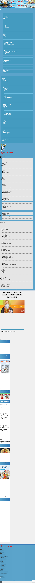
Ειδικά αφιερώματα (5, 41)
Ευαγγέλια (5, 16)
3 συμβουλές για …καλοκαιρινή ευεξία (4, 431)
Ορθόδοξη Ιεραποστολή (7, 53)
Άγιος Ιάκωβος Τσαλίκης (7, 46)
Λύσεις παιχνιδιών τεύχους (8, 60)
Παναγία (4, 18)
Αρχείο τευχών (4, 78)
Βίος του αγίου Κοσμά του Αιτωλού (4, 427)
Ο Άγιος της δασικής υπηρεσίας (4, 404)
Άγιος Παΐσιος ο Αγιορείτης (7, 43)
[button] (1, 570)
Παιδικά (4, 33)
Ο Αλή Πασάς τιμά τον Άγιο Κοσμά (4, 415)
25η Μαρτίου (6, 89)
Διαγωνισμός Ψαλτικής (6, 68)
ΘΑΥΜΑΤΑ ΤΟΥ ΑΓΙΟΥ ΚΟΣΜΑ (3, 423)
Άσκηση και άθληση (6, 52)
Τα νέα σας (4, 71)
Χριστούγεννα (5, 19)
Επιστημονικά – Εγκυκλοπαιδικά (7, 97)
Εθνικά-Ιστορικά (5, 88)
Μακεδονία (5, 28)
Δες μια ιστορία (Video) (6, 133)
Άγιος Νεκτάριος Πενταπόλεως (8, 42)
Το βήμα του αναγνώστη (6, 72)
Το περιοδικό (3, 10)
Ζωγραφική (4, 62)
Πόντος (5, 29)
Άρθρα (3, 79)
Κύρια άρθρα (4, 36)
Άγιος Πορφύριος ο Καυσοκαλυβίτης (9, 44)
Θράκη (5, 50)
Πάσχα (4, 20)
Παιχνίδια (5, 59)
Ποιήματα (4, 105)
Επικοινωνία (3, 73)
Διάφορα (4, 35)
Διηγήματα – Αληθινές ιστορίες (7, 37)
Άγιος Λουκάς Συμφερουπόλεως (8, 45)
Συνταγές (4, 123)
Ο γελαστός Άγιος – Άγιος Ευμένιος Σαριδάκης (8, 331)
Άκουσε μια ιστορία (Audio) (6, 132)
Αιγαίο (5, 25)
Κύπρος (5, 26)
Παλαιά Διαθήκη (6, 15)
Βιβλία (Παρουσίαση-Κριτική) (5, 462)
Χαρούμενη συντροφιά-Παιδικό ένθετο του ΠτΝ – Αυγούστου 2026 (4, 356)
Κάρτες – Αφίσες (5, 63)
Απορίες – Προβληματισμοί (6, 70)
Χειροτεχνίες (5, 61)
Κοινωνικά (4, 34)
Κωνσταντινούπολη (6, 27)
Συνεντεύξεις (5, 106)
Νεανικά (4, 32)
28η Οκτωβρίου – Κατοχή (7, 24)
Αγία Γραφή (4, 80)
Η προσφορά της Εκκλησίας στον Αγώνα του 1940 (10, 51)
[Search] (1, 582)
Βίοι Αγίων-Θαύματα (5, 17)
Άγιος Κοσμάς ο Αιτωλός (7, 114)
